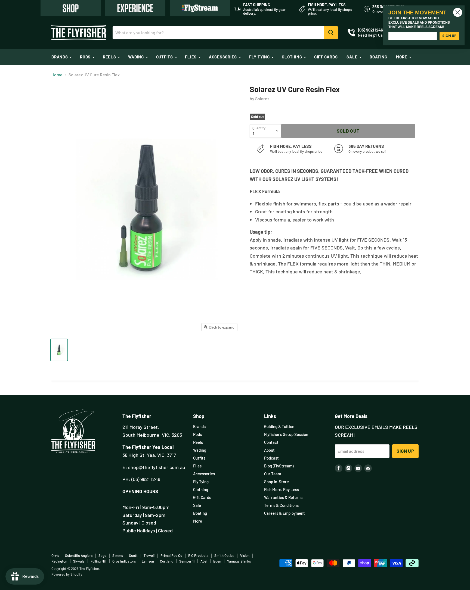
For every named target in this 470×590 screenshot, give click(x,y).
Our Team (272, 473)
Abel (203, 561)
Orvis (55, 555)
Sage (102, 555)
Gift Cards (326, 56)
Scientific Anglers (78, 555)
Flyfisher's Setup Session (286, 434)
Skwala (79, 561)
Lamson (148, 561)
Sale (352, 56)
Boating (378, 56)
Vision (244, 555)
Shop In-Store (276, 481)
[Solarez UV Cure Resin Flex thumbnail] (59, 350)
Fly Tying (260, 56)
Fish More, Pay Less (281, 489)
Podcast (271, 457)
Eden (217, 561)
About (269, 450)
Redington (59, 561)
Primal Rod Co (171, 555)
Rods (86, 56)
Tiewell (149, 555)
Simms (117, 555)
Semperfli (186, 561)
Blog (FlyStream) (278, 465)
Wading (136, 56)
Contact (271, 442)
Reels (110, 56)
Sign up (405, 451)
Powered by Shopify (66, 574)
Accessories (223, 56)
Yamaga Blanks (239, 561)
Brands (60, 56)
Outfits (165, 56)
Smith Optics (224, 555)
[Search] (331, 32)
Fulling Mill (98, 561)
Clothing (292, 56)
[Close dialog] (457, 12)
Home (57, 74)
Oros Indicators (124, 561)
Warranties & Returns (283, 497)
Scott (133, 555)
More (402, 56)
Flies (191, 56)
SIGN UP (449, 35)
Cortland (166, 561)
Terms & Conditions (281, 505)
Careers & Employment (284, 513)
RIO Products (198, 555)
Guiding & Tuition (279, 426)
